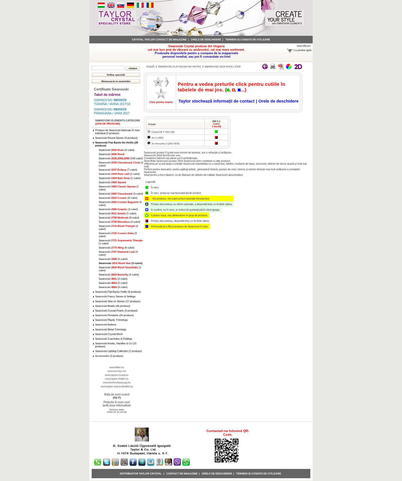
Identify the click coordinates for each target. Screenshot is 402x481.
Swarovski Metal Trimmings (110, 329)
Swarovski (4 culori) (121, 193)
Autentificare (304, 45)
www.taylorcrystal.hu (116, 375)
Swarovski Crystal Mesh (109, 334)
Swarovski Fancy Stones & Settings (115, 296)
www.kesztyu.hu (116, 371)
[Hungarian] (101, 7)
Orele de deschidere (206, 39)
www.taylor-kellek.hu (116, 378)
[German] (130, 7)
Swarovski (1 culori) (120, 178)
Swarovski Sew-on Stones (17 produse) (117, 301)
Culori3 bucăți (216, 125)
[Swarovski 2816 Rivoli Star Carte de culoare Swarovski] (281, 68)
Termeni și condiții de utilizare (247, 39)
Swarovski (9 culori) (116, 150)
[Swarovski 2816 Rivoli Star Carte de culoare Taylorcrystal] (273, 68)
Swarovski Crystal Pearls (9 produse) (116, 310)
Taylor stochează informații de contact (216, 101)
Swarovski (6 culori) (118, 197)
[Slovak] (120, 7)
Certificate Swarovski (111, 89)
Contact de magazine (182, 473)
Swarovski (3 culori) (118, 209)
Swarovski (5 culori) (119, 274)
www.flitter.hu (116, 367)
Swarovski (111, 154)
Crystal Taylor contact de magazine (159, 39)
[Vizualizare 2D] (298, 68)
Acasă (150, 66)
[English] (111, 7)
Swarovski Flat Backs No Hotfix (179, 66)
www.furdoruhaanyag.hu (117, 382)
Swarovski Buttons (105, 324)
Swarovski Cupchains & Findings (113, 338)
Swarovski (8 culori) (119, 217)
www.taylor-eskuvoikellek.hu (117, 386)
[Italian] (140, 7)
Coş (295, 50)
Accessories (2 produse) (109, 356)
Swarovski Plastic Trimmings (111, 319)
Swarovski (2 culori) (119, 173)
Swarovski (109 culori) (121, 158)
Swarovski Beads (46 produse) (112, 306)
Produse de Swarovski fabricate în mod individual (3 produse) (117, 132)
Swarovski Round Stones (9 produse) (116, 137)
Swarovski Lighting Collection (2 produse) (118, 351)
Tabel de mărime (107, 94)
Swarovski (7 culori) (118, 169)
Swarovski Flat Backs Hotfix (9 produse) (118, 291)
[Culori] (288, 68)
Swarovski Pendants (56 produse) (114, 315)
